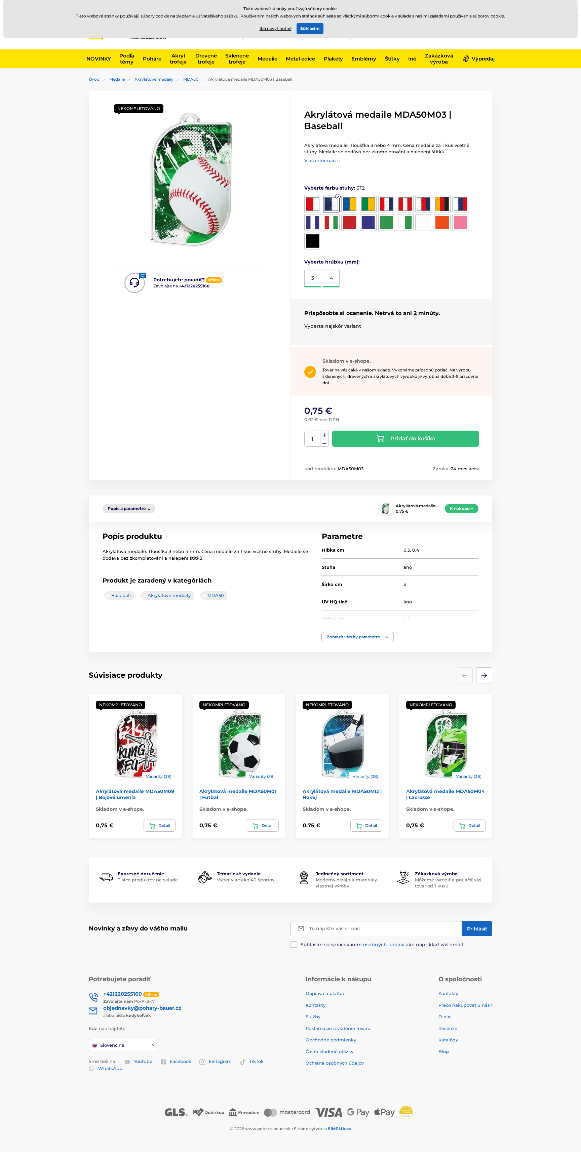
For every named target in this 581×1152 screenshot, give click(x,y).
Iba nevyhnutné (276, 28)
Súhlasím (310, 28)
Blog (443, 1051)
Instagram (220, 1061)
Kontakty (315, 1005)
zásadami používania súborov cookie (467, 15)
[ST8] (442, 204)
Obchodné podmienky (331, 1039)
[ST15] (405, 222)
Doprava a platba (325, 993)
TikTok (256, 1061)
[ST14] (386, 222)
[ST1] (312, 204)
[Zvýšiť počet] (324, 435)
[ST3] (349, 204)
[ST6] (405, 204)
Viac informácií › (322, 160)
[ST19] (312, 241)
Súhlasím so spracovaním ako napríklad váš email (382, 945)
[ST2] (331, 204)
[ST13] (368, 222)
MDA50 (190, 79)
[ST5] (386, 204)
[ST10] (312, 222)
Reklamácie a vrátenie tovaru (338, 1028)
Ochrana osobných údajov (335, 1063)
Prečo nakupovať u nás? (465, 1005)
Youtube (143, 1061)
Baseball (121, 595)
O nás (445, 1016)
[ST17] (442, 222)
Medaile (117, 79)
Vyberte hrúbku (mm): (332, 262)
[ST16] (423, 222)
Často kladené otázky (329, 1051)
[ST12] (349, 222)
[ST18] (460, 222)
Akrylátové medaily (153, 79)
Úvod (94, 79)
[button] (357, 637)
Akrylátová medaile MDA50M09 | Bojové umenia (135, 794)
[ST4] (368, 204)
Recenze (447, 1028)
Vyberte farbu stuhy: (334, 188)
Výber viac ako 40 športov (245, 879)
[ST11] (331, 222)
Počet (312, 439)
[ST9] (460, 204)
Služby (313, 1016)
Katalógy (448, 1039)
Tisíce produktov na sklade (148, 879)
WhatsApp (110, 1068)
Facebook (180, 1061)
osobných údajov (383, 945)
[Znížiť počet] (324, 443)
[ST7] (423, 204)
